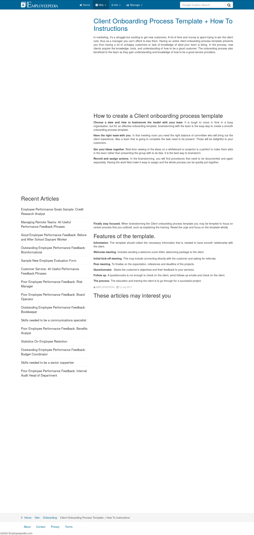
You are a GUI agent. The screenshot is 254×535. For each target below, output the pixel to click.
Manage (135, 5)
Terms (69, 526)
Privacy (55, 526)
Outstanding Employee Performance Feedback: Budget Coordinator (53, 351)
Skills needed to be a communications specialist (53, 320)
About (27, 526)
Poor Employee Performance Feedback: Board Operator (53, 296)
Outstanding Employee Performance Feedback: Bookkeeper (53, 309)
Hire (101, 5)
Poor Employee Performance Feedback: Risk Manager (51, 283)
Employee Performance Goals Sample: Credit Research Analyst (52, 211)
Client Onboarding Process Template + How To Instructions (163, 24)
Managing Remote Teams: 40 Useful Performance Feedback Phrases (46, 224)
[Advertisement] (163, 83)
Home (86, 5)
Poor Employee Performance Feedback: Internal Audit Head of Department (54, 373)
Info (116, 5)
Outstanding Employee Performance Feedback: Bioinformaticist (53, 249)
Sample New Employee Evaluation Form (48, 260)
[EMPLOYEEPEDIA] (42, 4)
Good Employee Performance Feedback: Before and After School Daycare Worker (53, 237)
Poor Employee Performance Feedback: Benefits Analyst (54, 330)
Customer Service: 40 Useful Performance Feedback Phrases (50, 271)
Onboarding (50, 517)
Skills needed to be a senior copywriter (47, 362)
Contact (40, 526)
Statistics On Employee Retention (44, 341)
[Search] (229, 5)
